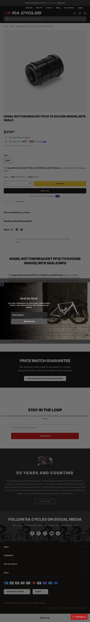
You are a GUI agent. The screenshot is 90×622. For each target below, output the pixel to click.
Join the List (29, 321)
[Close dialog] (2, 284)
